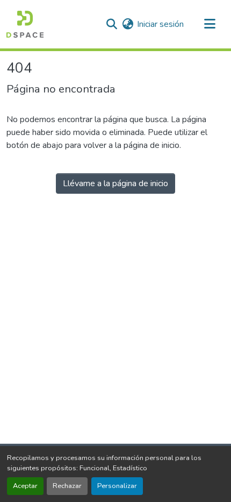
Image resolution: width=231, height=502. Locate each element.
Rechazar (67, 486)
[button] (25, 24)
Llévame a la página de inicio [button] (115, 183)
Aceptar (25, 486)
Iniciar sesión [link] (160, 24)
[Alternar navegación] (209, 24)
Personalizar (117, 486)
